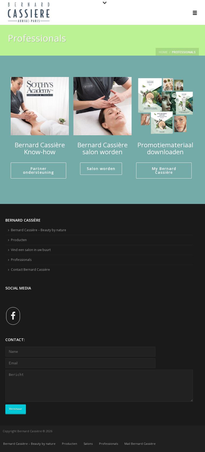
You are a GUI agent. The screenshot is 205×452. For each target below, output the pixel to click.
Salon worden (101, 168)
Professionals (21, 259)
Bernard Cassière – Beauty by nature (38, 230)
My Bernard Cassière (164, 170)
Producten (19, 240)
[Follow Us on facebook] (13, 316)
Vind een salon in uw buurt (31, 250)
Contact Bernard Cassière (30, 269)
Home (163, 52)
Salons (88, 444)
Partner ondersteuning (38, 170)
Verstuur (15, 408)
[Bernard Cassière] (27, 12)
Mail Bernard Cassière (140, 444)
